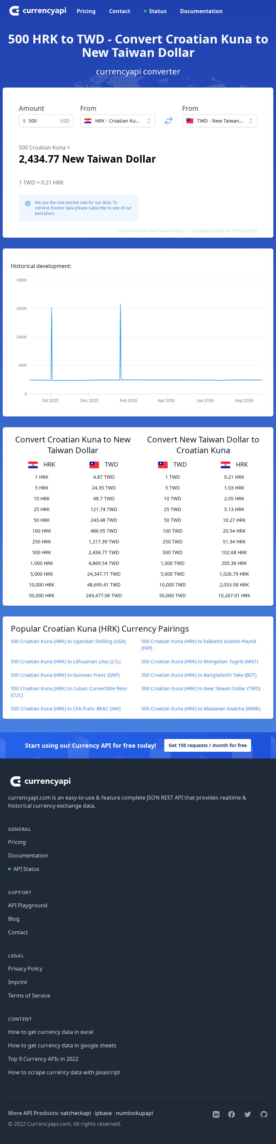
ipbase (103, 1113)
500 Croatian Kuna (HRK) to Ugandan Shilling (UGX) (68, 641)
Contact (119, 11)
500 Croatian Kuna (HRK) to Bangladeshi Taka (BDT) (198, 675)
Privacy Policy (25, 968)
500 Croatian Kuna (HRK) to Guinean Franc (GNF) (65, 675)
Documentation (201, 11)
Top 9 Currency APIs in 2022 (43, 1059)
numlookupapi (134, 1113)
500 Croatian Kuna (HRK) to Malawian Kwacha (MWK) (200, 708)
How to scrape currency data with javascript (64, 1072)
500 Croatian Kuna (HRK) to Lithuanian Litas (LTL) (65, 661)
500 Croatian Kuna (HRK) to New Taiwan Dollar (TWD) (200, 688)
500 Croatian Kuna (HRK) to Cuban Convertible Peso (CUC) (69, 691)
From (88, 108)
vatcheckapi (76, 1113)
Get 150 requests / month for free (208, 745)
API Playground (27, 905)
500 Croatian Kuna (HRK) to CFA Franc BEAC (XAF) (65, 708)
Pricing (86, 11)
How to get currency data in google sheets (62, 1045)
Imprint (17, 982)
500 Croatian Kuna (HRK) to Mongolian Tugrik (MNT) (199, 661)
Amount (31, 108)
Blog (14, 918)
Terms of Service (29, 995)
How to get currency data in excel (50, 1032)
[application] (138, 337)
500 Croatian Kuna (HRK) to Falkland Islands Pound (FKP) (198, 644)
